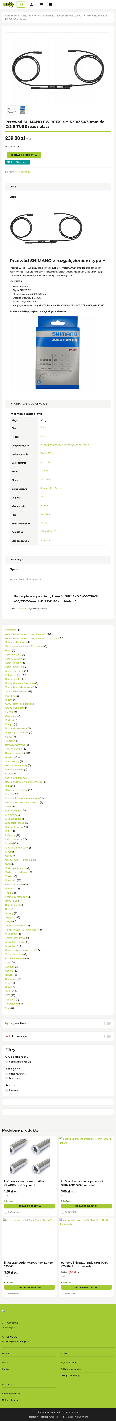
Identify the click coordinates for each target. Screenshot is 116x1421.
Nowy (43, 427)
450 (42, 496)
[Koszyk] (41, 5)
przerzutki (45, 462)
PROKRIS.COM (81, 1417)
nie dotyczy (45, 514)
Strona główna (12, 16)
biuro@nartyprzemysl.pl (17, 1341)
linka (42, 436)
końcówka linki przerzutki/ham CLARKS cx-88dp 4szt (25, 1183)
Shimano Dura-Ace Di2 (51, 488)
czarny (43, 522)
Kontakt (6, 1369)
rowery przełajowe (63, 445)
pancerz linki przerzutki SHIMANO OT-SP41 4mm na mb (84, 1264)
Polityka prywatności (70, 1369)
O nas (5, 1362)
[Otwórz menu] (50, 4)
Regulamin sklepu (69, 1362)
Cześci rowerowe (29, 16)
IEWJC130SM (46, 453)
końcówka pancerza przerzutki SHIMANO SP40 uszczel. (82, 1183)
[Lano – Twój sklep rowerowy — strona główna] (8, 4)
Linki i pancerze (46, 16)
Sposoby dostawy (11, 1393)
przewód (44, 505)
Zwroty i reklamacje (70, 1375)
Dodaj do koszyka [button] (30, 1206)
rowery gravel (46, 445)
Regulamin (33, 1417)
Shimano (44, 470)
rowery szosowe (81, 445)
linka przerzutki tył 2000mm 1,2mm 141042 (28, 1264)
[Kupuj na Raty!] (58, 162)
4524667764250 (48, 531)
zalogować (25, 608)
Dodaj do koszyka (24, 155)
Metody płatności (10, 1400)
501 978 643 (11, 1337)
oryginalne (45, 540)
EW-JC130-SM (47, 479)
